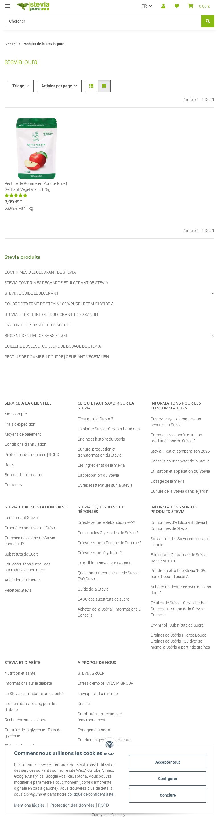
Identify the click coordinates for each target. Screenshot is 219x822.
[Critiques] (16, 195)
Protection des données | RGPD (79, 805)
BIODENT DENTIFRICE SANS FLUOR (36, 335)
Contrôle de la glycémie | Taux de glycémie (33, 733)
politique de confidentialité (90, 794)
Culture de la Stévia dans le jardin (179, 491)
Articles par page (56, 86)
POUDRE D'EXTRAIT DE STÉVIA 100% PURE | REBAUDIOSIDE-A (59, 304)
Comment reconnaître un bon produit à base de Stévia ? (176, 438)
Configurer (167, 778)
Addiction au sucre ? (22, 580)
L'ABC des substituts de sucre (103, 599)
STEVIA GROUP (91, 673)
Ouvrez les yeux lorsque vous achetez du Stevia (176, 422)
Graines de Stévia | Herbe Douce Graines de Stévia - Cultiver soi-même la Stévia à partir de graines (180, 641)
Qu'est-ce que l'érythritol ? (100, 552)
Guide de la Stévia (93, 589)
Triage (18, 86)
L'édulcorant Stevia (21, 517)
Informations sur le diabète (28, 683)
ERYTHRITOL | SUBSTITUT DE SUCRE (37, 325)
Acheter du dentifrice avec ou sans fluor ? (181, 590)
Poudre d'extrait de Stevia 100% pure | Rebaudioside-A (178, 573)
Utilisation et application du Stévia (180, 471)
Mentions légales (29, 805)
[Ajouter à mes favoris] (58, 126)
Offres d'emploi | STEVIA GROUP (105, 683)
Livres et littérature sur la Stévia (105, 485)
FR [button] (144, 6)
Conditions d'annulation (25, 444)
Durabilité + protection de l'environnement (100, 717)
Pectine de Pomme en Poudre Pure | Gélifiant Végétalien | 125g (36, 186)
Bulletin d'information (23, 474)
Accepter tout (167, 762)
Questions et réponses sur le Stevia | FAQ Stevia (109, 576)
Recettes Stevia (18, 590)
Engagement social (94, 730)
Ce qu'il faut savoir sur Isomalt (104, 563)
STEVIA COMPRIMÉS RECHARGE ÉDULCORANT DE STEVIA (56, 282)
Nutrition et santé (20, 673)
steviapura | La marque (98, 693)
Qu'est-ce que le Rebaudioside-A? (106, 522)
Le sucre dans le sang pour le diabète (30, 706)
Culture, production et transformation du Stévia (100, 452)
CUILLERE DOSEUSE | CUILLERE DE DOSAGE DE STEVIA (53, 346)
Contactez (14, 484)
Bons (9, 464)
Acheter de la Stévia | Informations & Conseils (109, 612)
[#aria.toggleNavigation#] (7, 3)
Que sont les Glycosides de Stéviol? (108, 532)
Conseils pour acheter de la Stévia (180, 461)
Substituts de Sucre (22, 554)
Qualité (84, 703)
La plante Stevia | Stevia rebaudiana (109, 429)
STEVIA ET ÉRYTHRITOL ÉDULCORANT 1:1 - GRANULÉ (52, 314)
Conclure (168, 795)
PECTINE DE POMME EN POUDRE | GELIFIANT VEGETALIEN (57, 356)
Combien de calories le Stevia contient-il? (30, 541)
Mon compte (16, 414)
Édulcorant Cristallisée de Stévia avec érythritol (179, 557)
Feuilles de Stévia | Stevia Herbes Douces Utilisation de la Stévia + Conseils (179, 609)
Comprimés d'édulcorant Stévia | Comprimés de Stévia (179, 525)
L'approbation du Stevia (98, 475)
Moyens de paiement (23, 434)
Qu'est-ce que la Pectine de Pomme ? (109, 542)
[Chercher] (207, 21)
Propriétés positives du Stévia (30, 528)
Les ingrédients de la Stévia (101, 465)
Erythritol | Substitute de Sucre (177, 625)
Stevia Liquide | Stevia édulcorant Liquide (179, 541)
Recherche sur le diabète (26, 720)
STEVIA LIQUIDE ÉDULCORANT (31, 293)
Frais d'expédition (20, 424)
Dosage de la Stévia (168, 481)
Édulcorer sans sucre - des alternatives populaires (27, 567)
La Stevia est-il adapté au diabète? (34, 693)
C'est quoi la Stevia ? (95, 419)
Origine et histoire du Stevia (101, 439)
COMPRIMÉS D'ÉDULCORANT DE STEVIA (40, 272)
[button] (163, 6)
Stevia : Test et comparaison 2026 (180, 451)
